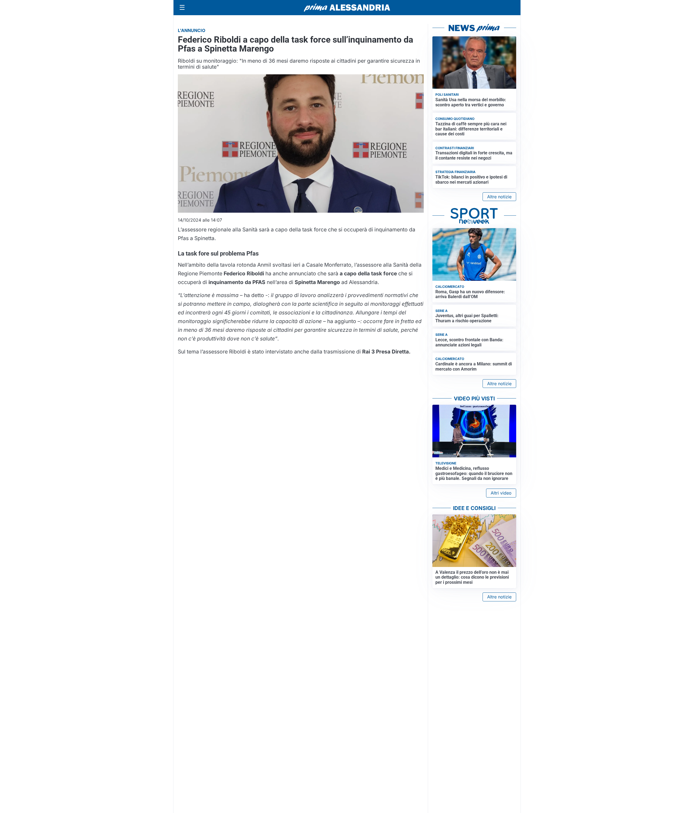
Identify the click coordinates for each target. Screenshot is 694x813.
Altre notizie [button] (499, 196)
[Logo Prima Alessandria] (347, 8)
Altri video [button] (501, 493)
